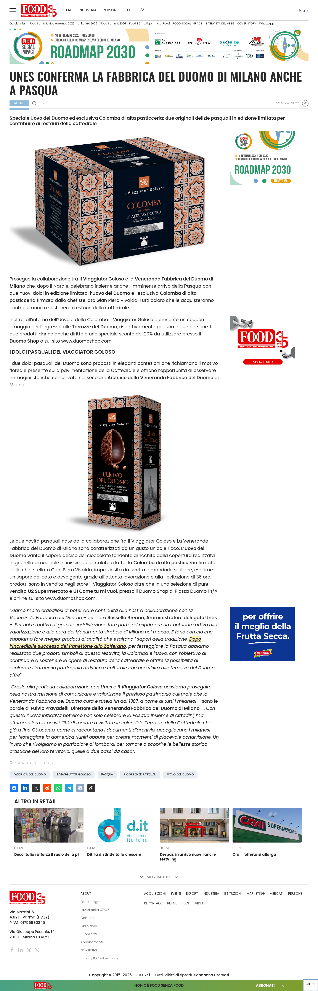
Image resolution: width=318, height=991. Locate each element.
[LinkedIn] (21, 949)
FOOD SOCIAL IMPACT (187, 23)
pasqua (107, 774)
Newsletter (88, 950)
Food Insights (91, 901)
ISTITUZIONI (233, 893)
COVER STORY (246, 23)
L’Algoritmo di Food (156, 23)
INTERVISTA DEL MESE (220, 23)
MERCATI (276, 893)
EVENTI (175, 893)
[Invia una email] (80, 788)
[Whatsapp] (37, 949)
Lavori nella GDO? (94, 909)
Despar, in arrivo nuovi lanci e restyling (188, 857)
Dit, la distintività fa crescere (114, 854)
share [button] (305, 103)
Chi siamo (88, 926)
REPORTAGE (153, 903)
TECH (129, 10)
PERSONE (111, 10)
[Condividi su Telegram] (69, 788)
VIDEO (200, 903)
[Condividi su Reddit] (47, 788)
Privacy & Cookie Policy (99, 958)
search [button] (141, 9)
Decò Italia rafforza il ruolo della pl (46, 854)
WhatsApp (266, 23)
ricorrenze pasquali (140, 774)
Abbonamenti (91, 942)
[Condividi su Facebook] (14, 788)
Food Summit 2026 (113, 23)
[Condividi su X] (36, 788)
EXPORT (192, 893)
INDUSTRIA (87, 10)
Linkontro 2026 (87, 23)
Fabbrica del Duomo (29, 774)
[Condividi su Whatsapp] (58, 788)
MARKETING (256, 893)
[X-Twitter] (29, 949)
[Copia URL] (91, 788)
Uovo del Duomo (180, 774)
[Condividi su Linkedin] (25, 788)
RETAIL (66, 10)
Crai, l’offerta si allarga (254, 854)
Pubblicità (88, 934)
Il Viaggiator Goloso (73, 774)
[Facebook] (13, 949)
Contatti (87, 917)
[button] (13, 10)
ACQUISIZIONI (155, 893)
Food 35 (134, 23)
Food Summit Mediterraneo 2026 (51, 23)
